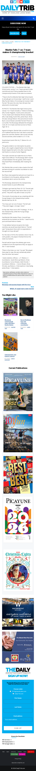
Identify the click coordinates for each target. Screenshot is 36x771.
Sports (7, 41)
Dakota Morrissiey (10, 359)
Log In (24, 33)
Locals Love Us (31, 751)
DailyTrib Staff (21, 56)
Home (3, 41)
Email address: (18, 716)
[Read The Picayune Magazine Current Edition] (18, 392)
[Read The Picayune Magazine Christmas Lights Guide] (18, 570)
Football (12, 41)
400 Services (6, 740)
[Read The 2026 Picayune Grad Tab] (18, 520)
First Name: (18, 698)
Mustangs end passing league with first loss (16, 283)
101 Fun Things (14, 754)
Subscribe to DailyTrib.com (18, 762)
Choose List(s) (18, 689)
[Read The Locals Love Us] (18, 475)
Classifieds (20, 751)
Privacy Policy (18, 758)
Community (13, 751)
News (3, 751)
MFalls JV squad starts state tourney (22, 288)
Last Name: (18, 707)
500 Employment (7, 742)
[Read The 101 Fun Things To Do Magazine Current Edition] (18, 433)
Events (25, 751)
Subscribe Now (14, 33)
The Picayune (22, 754)
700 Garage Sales (7, 744)
